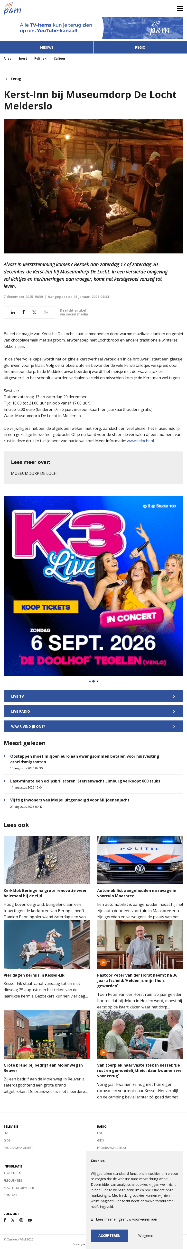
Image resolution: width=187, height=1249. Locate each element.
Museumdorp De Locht (35, 473)
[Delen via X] (34, 312)
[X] (13, 1220)
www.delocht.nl (140, 440)
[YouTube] (30, 1220)
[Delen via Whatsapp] (45, 312)
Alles (7, 58)
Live (6, 1133)
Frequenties (13, 1180)
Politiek (40, 58)
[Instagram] (21, 1220)
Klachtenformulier (19, 1188)
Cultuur (59, 58)
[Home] (47, 8)
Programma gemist (18, 1148)
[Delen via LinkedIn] (13, 312)
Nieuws (47, 47)
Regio (140, 47)
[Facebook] (5, 1220)
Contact (11, 1195)
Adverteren (12, 1173)
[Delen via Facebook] (23, 312)
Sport (23, 58)
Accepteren (109, 1235)
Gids (7, 1140)
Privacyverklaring (84, 1244)
